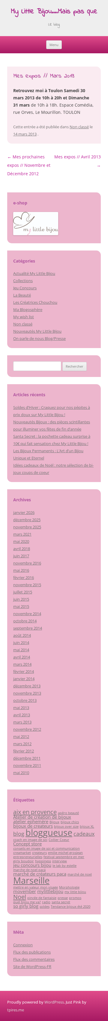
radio (46, 902)
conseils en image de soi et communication (46, 848)
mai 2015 (21, 606)
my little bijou (75, 892)
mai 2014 (21, 649)
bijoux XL (87, 826)
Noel (19, 896)
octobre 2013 (25, 700)
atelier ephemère (30, 821)
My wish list (23, 316)
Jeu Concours (25, 288)
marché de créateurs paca (39, 874)
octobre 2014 (25, 621)
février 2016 (23, 577)
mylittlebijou (50, 891)
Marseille (31, 880)
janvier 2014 (23, 678)
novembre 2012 (27, 729)
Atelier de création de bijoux (42, 817)
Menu (54, 44)
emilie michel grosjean (65, 853)
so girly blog (25, 906)
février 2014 (23, 671)
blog (18, 833)
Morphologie (69, 887)
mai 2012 (21, 736)
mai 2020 (21, 541)
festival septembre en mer (64, 857)
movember (24, 891)
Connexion (23, 945)
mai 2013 (21, 707)
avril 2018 (21, 548)
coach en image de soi (30, 840)
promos (75, 898)
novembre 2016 (27, 563)
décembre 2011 (26, 758)
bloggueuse (49, 832)
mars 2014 (22, 664)
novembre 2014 (27, 613)
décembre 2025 (26, 519)
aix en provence (35, 812)
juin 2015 (21, 599)
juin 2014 (21, 642)
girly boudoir (23, 861)
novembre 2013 (27, 693)
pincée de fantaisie (41, 898)
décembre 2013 (26, 686)
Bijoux (54, 822)
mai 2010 (21, 772)
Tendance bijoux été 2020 (70, 906)
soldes (45, 906)
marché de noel (80, 874)
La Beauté (22, 295)
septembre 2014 (27, 628)
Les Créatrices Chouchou (35, 302)
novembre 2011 (27, 765)
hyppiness (43, 861)
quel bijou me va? (27, 902)
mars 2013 (22, 722)
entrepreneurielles (27, 857)
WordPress (54, 1002)
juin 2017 (21, 556)
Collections (23, 280)
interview (59, 861)
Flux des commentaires (34, 959)
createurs (39, 853)
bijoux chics (70, 822)
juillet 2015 (22, 592)
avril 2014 (21, 657)
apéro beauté (68, 813)
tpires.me (15, 1010)
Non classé (79, 126)
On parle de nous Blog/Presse (39, 338)
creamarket (22, 853)
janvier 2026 (23, 512)
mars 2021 (22, 534)
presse (63, 898)
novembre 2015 (27, 584)
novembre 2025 (27, 527)
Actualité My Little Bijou (34, 273)
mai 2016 (21, 570)
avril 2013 (21, 715)
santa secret (61, 902)
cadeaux (84, 833)
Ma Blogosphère (27, 309)
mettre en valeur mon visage (35, 887)
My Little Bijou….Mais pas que (54, 12)
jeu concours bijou (32, 865)
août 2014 (22, 635)
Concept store (27, 844)
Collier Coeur (59, 840)
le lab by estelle (64, 866)
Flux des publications (32, 952)
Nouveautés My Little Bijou (37, 331)
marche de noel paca (29, 870)
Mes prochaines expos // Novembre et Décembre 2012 (28, 165)
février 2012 (23, 751)
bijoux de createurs (33, 826)
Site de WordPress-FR (32, 966)
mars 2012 (22, 743)
